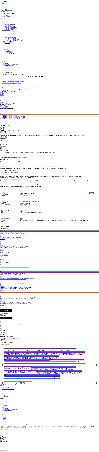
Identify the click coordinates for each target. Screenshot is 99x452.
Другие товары (91, 192)
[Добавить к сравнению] (1, 116)
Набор (1, 105)
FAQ (3, 3)
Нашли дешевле (3, 325)
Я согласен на (10, 338)
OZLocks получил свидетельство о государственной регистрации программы (15, 85)
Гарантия (4, 417)
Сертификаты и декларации (7, 59)
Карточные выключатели (6, 391)
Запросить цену (6, 310)
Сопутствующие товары (4, 109)
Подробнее (2, 235)
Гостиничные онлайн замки (7, 388)
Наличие (2, 111)
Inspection (6, 11)
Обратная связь (3, 435)
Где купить (4, 401)
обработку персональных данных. (12, 338)
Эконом (1, 257)
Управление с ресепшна (4, 254)
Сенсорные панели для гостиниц (8, 392)
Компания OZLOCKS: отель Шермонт (8, 91)
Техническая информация (7, 2)
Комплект (2, 106)
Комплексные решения (6, 394)
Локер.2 (10, 11)
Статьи (3, 62)
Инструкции (4, 58)
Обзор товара (2, 104)
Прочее (3, 395)
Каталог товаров (3, 18)
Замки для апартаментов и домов (8, 389)
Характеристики (3, 108)
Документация (3, 112)
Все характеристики (4, 137)
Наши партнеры (5, 63)
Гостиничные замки (5, 387)
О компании (4, 1)
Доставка (4, 6)
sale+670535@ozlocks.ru (4, 437)
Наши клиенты (5, 60)
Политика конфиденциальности (8, 65)
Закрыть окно (2, 323)
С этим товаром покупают (5, 110)
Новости (4, 61)
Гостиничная (2, 139)
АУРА (1, 11)
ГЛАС (4, 11)
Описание (2, 107)
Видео (1, 113)
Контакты (4, 5)
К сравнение (2, 236)
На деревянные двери (4, 255)
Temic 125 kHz (2, 256)
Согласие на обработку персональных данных (10, 64)
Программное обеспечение (7, 393)
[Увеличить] (12, 115)
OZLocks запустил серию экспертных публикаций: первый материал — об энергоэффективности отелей (20, 87)
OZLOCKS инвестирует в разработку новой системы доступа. (13, 82)
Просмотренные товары (4, 347)
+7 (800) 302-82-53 (6, 15)
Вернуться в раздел (3, 103)
